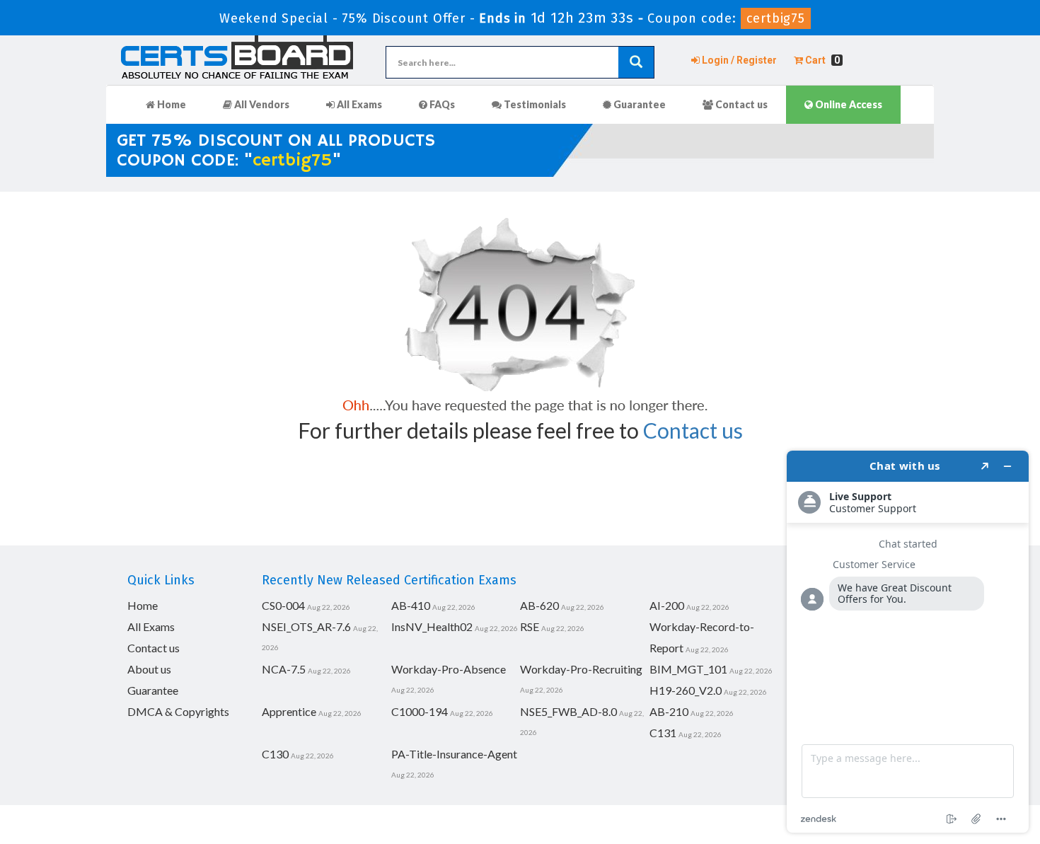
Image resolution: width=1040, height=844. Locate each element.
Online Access (847, 104)
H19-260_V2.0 (685, 690)
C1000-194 (419, 711)
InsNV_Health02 (432, 626)
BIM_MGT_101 (688, 669)
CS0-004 (283, 605)
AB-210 (668, 711)
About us (149, 669)
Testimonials (534, 104)
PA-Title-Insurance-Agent (454, 754)
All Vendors (260, 104)
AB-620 (539, 605)
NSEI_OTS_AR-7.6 (306, 626)
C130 (275, 754)
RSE (529, 626)
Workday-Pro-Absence (448, 669)
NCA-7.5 (284, 669)
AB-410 (410, 605)
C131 (662, 732)
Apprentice (289, 711)
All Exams (358, 104)
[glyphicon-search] (636, 62)
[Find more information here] (907, 641)
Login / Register (738, 60)
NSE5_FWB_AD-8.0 (568, 711)
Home (170, 104)
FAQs (441, 104)
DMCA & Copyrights (178, 711)
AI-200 (666, 605)
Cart (821, 60)
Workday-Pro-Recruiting (581, 669)
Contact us (740, 104)
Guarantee (638, 104)
